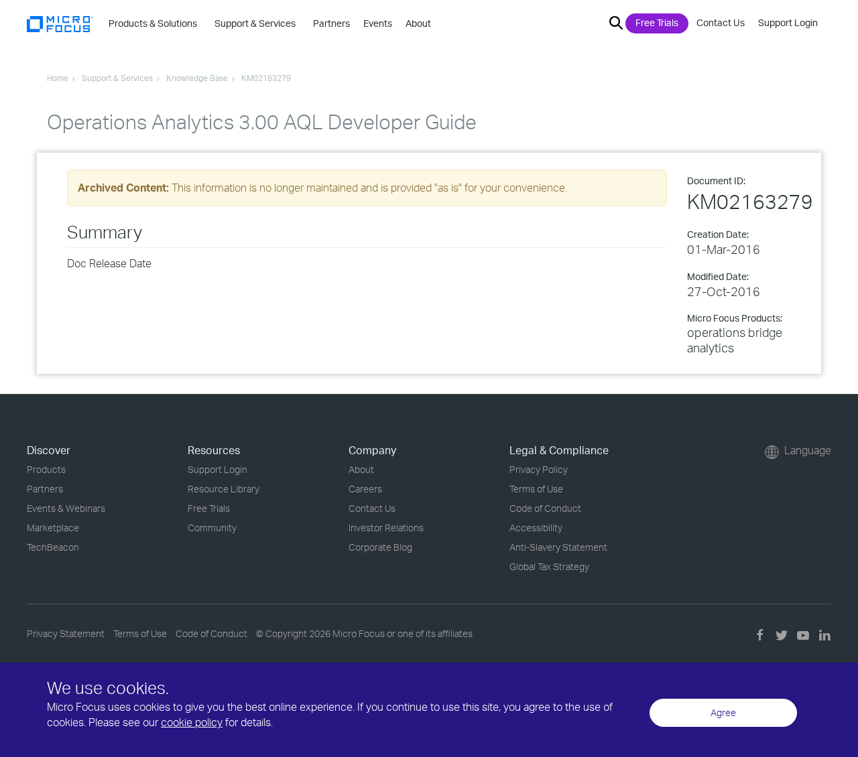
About (361, 469)
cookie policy (192, 722)
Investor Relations (386, 527)
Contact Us (720, 22)
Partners (45, 488)
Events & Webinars (66, 508)
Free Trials (656, 22)
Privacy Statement (66, 633)
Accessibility (535, 527)
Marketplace (53, 527)
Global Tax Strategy (549, 566)
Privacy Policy (538, 469)
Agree (723, 712)
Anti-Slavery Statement (558, 547)
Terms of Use (536, 488)
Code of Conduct (545, 508)
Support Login (788, 22)
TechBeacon (53, 547)
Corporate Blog (380, 547)
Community (212, 527)
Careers (365, 488)
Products (46, 469)
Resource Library (223, 488)
